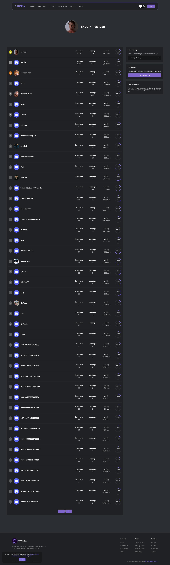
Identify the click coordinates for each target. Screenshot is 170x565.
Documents (124, 549)
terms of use (16, 556)
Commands (42, 6)
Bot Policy (138, 552)
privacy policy (34, 554)
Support (73, 6)
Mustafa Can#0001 (151, 561)
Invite (81, 6)
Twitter (153, 552)
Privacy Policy (139, 546)
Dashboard (124, 546)
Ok (22, 559)
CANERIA (20, 6)
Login (151, 6)
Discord (154, 543)
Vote (122, 552)
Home (32, 6)
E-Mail (153, 546)
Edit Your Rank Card (144, 75)
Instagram (154, 549)
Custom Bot (62, 6)
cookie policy (28, 556)
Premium (52, 6)
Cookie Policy (139, 549)
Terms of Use (139, 543)
